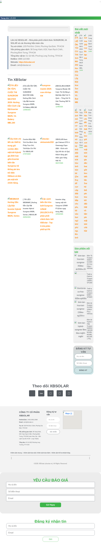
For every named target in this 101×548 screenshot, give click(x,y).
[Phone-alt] (32, 393)
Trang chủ (5, 18)
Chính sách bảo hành (43, 453)
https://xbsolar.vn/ (27, 62)
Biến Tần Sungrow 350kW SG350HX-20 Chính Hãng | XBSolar (90, 262)
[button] (100, 1)
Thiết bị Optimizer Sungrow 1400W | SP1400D (90, 278)
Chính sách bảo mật (30, 453)
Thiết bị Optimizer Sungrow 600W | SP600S (90, 293)
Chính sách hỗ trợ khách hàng (60, 453)
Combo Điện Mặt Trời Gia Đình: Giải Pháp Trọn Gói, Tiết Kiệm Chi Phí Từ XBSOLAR (30, 145)
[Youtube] (60, 393)
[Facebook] (50, 393)
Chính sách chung (16, 453)
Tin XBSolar (17, 80)
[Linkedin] (69, 393)
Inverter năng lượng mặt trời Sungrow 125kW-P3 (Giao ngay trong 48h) (62, 206)
